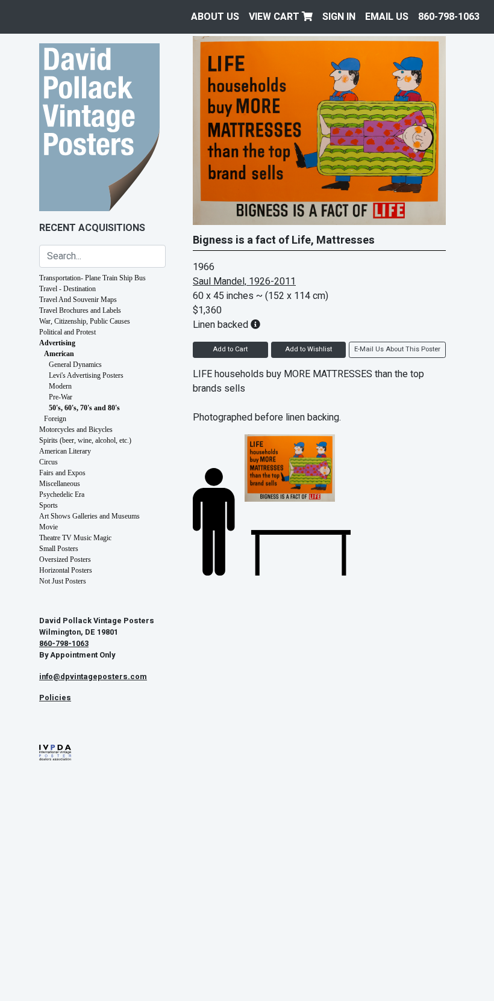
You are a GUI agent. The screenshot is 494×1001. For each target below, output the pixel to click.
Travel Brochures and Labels (80, 310)
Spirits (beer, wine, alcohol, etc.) (85, 440)
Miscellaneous (59, 483)
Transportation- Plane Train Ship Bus (92, 278)
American (59, 354)
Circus (48, 462)
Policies (55, 697)
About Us (215, 17)
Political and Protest (67, 332)
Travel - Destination (67, 289)
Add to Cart (230, 349)
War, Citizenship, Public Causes (84, 321)
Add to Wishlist (308, 349)
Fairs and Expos (62, 473)
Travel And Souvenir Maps (78, 299)
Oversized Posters (65, 559)
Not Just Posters (62, 581)
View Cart (275, 17)
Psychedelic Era (61, 494)
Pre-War (60, 397)
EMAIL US (386, 17)
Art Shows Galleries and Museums (89, 516)
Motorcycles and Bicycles (76, 429)
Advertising (57, 343)
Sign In (338, 17)
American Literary (65, 451)
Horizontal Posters (65, 570)
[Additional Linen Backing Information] (255, 325)
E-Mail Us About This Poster (397, 349)
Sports (48, 505)
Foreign (55, 418)
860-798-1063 (449, 17)
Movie (48, 527)
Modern (60, 386)
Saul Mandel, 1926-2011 (244, 281)
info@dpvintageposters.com (93, 676)
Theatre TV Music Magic (75, 538)
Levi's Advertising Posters (86, 375)
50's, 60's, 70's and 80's (84, 408)
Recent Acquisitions (92, 228)
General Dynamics (75, 364)
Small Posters (58, 548)
